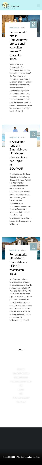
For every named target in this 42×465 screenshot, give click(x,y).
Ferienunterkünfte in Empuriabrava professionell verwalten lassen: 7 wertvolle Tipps (18, 45)
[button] (38, 5)
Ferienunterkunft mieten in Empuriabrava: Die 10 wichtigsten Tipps (18, 264)
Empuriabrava (14, 27)
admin (23, 27)
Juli (33, 24)
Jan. (33, 134)
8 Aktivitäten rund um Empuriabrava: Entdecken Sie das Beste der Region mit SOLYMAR (18, 154)
